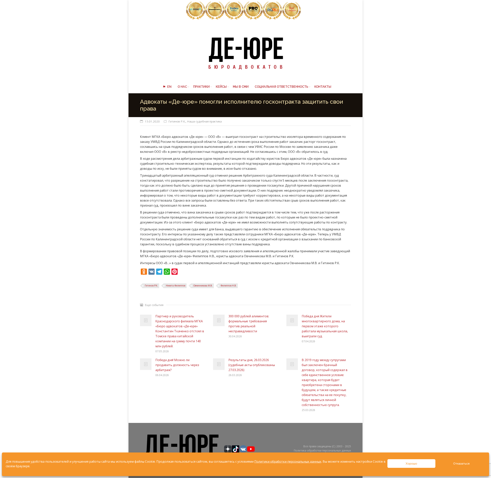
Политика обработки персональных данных (322, 450)
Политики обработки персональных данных (287, 461)
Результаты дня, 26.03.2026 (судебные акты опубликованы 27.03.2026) (251, 365)
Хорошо (411, 463)
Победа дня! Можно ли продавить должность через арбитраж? (177, 365)
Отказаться (461, 463)
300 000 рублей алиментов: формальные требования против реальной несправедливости (248, 323)
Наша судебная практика (204, 121)
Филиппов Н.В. (228, 285)
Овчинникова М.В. (203, 285)
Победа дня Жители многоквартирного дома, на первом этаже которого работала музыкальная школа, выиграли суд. (325, 326)
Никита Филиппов (175, 285)
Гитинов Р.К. (176, 121)
